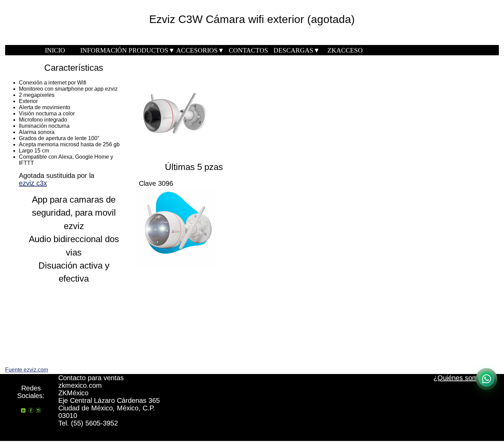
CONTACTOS (248, 50)
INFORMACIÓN (103, 50)
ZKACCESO (345, 50)
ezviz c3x (33, 183)
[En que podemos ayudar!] (486, 378)
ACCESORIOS (200, 50)
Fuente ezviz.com (26, 370)
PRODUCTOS (152, 50)
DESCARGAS (297, 50)
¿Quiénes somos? (461, 378)
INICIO (55, 50)
